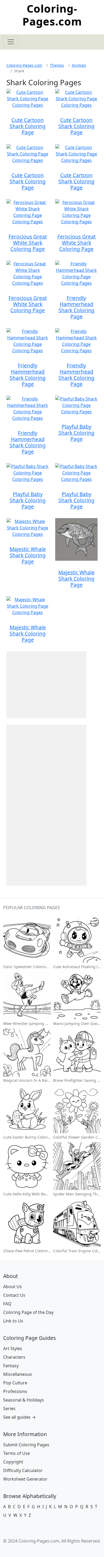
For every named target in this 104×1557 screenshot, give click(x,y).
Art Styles (12, 1348)
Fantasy (11, 1366)
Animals (79, 65)
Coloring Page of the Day (28, 1312)
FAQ (7, 1304)
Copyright (13, 1462)
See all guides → (19, 1417)
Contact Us (14, 1295)
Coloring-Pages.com (52, 15)
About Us (12, 1287)
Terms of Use (16, 1453)
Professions (15, 1391)
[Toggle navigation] (10, 41)
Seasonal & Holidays (23, 1400)
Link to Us (13, 1321)
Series (9, 1408)
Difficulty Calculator (23, 1470)
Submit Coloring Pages (26, 1445)
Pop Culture (15, 1383)
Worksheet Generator (25, 1479)
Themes (57, 65)
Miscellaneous (17, 1374)
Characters (14, 1357)
